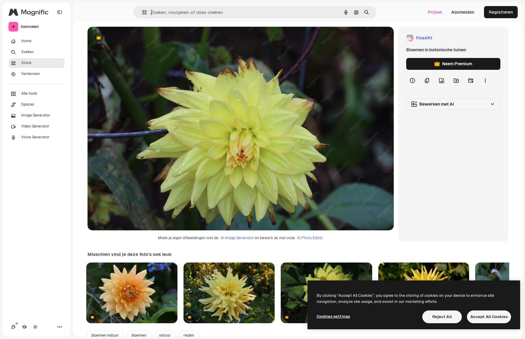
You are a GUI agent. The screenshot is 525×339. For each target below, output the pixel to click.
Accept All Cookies (489, 316)
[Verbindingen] (13, 327)
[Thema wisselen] (35, 327)
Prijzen (435, 12)
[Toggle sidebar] (59, 12)
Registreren (501, 12)
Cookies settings (333, 316)
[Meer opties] (485, 81)
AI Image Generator (237, 238)
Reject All (442, 316)
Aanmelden (462, 12)
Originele (127, 38)
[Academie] (24, 327)
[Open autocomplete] (142, 12)
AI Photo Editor (310, 238)
